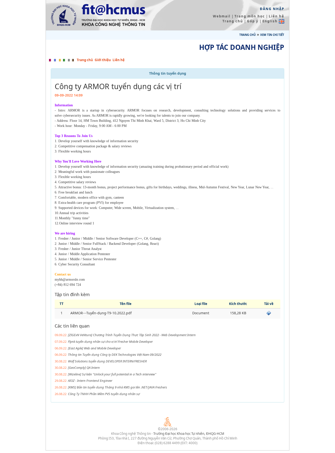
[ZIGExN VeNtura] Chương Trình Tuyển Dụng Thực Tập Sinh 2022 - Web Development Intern (132, 335)
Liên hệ (276, 16)
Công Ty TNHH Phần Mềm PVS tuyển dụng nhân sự (104, 394)
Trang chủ (232, 21)
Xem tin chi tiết (272, 35)
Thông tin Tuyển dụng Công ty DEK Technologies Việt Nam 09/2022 (114, 354)
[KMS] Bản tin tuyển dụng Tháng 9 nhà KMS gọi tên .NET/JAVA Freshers (117, 387)
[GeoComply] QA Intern (84, 367)
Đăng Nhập (272, 9)
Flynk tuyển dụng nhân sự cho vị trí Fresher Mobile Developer (110, 341)
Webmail (222, 16)
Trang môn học (249, 16)
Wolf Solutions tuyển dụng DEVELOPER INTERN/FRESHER (107, 361)
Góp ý (252, 21)
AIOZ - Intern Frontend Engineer (90, 380)
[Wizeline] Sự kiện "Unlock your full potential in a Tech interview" (112, 374)
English (270, 21)
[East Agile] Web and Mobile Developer (94, 348)
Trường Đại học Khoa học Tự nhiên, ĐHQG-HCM (188, 433)
